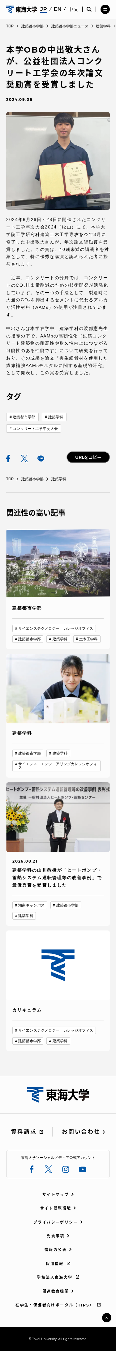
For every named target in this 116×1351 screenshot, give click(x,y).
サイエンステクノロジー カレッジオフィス (55, 628)
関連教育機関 (55, 1291)
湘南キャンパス (31, 905)
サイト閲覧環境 (55, 1208)
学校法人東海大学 (54, 1277)
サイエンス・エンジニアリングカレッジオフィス (57, 766)
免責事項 (56, 1236)
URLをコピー (88, 457)
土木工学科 (88, 639)
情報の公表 (56, 1249)
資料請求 (24, 1131)
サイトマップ (55, 1194)
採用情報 (55, 1263)
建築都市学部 (24, 417)
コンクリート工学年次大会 (35, 428)
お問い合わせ (81, 1131)
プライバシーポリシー (55, 1222)
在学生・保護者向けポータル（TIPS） (54, 1305)
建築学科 (55, 417)
